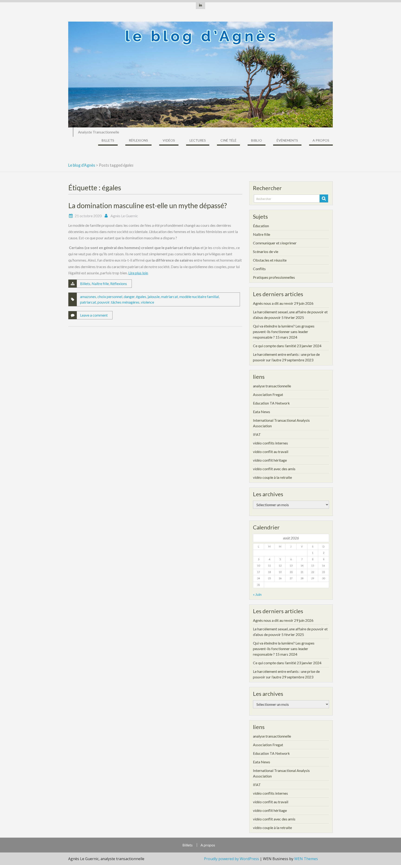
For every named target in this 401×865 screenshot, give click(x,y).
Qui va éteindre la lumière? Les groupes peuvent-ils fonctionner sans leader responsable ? (283, 331)
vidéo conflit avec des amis (274, 469)
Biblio (256, 140)
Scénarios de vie (265, 251)
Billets (108, 140)
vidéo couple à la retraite (272, 477)
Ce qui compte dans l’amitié (274, 345)
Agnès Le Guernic (124, 216)
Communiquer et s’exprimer (275, 243)
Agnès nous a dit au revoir (273, 303)
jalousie (154, 296)
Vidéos (169, 140)
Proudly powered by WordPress (231, 858)
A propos (321, 140)
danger (129, 296)
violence (147, 302)
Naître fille (100, 283)
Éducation (261, 226)
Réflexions (138, 140)
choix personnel (109, 296)
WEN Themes (306, 858)
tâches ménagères (125, 302)
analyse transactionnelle (272, 386)
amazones (88, 296)
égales (141, 296)
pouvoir (103, 302)
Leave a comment (94, 315)
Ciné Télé (228, 140)
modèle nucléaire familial (199, 296)
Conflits (259, 268)
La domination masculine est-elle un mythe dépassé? (147, 205)
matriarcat (169, 296)
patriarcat (88, 302)
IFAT (257, 434)
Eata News (261, 411)
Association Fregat (268, 394)
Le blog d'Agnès (81, 165)
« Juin (257, 594)
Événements (287, 140)
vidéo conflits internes (270, 443)
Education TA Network (271, 403)
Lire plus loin (138, 273)
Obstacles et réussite (270, 260)
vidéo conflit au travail (270, 451)
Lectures (198, 140)
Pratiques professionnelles (274, 277)
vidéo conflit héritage (270, 460)
